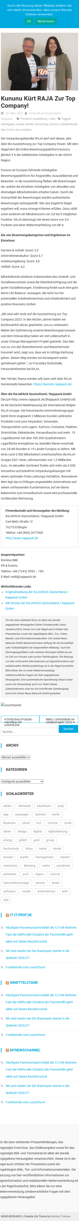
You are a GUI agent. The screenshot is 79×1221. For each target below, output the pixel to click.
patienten (9, 874)
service (40, 883)
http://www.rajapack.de (21, 538)
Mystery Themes (60, 1216)
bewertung (41, 124)
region (39, 874)
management (44, 857)
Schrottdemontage (16, 883)
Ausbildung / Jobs (44, 118)
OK (29, 21)
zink (6, 900)
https (29, 848)
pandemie (63, 865)
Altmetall (24, 806)
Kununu (54, 124)
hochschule (11, 848)
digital (37, 831)
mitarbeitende (68, 124)
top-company (23, 129)
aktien (7, 806)
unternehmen (46, 891)
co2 (38, 823)
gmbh (23, 840)
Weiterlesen (46, 21)
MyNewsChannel (25, 1050)
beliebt (29, 124)
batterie (40, 814)
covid (67, 823)
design (22, 831)
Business (9, 823)
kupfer (24, 857)
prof (26, 874)
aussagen (22, 814)
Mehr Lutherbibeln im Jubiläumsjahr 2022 (60, 720)
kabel (43, 848)
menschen (10, 865)
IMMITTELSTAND (24, 983)
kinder (57, 848)
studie (26, 891)
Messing (29, 865)
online (46, 865)
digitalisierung (57, 831)
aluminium (44, 806)
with (65, 891)
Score (10, 129)
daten (7, 831)
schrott (55, 874)
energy (8, 840)
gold (37, 840)
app (6, 814)
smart (56, 883)
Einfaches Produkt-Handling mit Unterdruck (18, 720)
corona (52, 823)
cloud (26, 823)
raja (3, 129)
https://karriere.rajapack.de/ (53, 384)
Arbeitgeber (8, 124)
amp (61, 806)
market (65, 857)
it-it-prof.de (21, 915)
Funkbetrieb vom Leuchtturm (25, 967)
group (50, 840)
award (20, 124)
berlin (56, 814)
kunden (8, 857)
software (9, 891)
